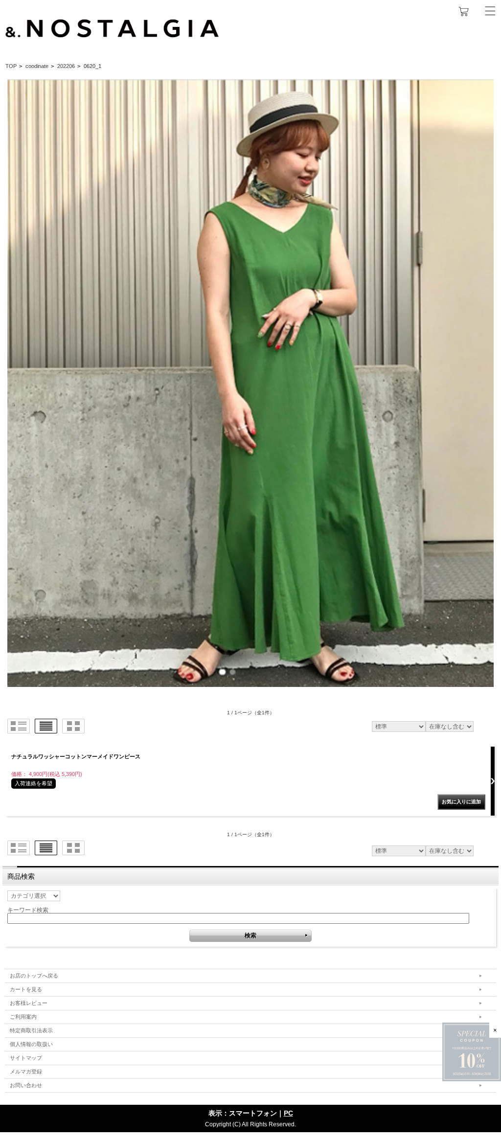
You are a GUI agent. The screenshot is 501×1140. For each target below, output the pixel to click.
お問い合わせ (26, 1085)
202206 (66, 66)
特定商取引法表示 (31, 1030)
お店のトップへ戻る (34, 976)
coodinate (36, 66)
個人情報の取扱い (31, 1044)
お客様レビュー (28, 1003)
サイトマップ (26, 1058)
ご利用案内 (23, 1017)
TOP (11, 66)
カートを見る (26, 989)
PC (288, 1113)
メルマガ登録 (26, 1071)
